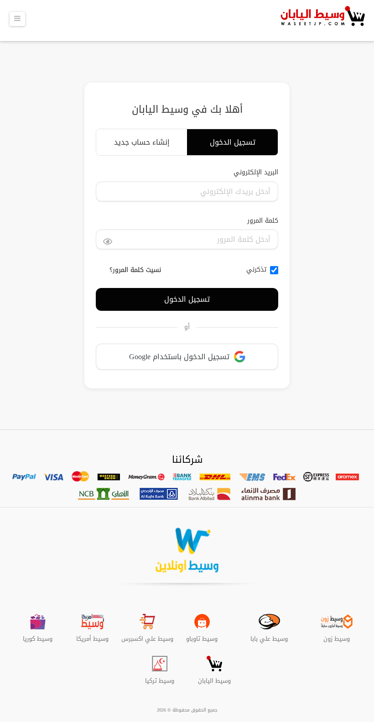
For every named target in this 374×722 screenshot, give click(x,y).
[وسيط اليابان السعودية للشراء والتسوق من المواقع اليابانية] (321, 20)
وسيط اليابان (214, 677)
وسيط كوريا (37, 635)
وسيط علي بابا (269, 635)
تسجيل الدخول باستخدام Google (179, 357)
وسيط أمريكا (92, 635)
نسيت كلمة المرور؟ (135, 270)
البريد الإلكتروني (256, 172)
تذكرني (256, 269)
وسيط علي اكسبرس (147, 635)
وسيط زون (336, 635)
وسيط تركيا (159, 677)
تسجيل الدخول (232, 142)
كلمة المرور (262, 220)
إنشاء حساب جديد (142, 142)
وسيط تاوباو (202, 635)
